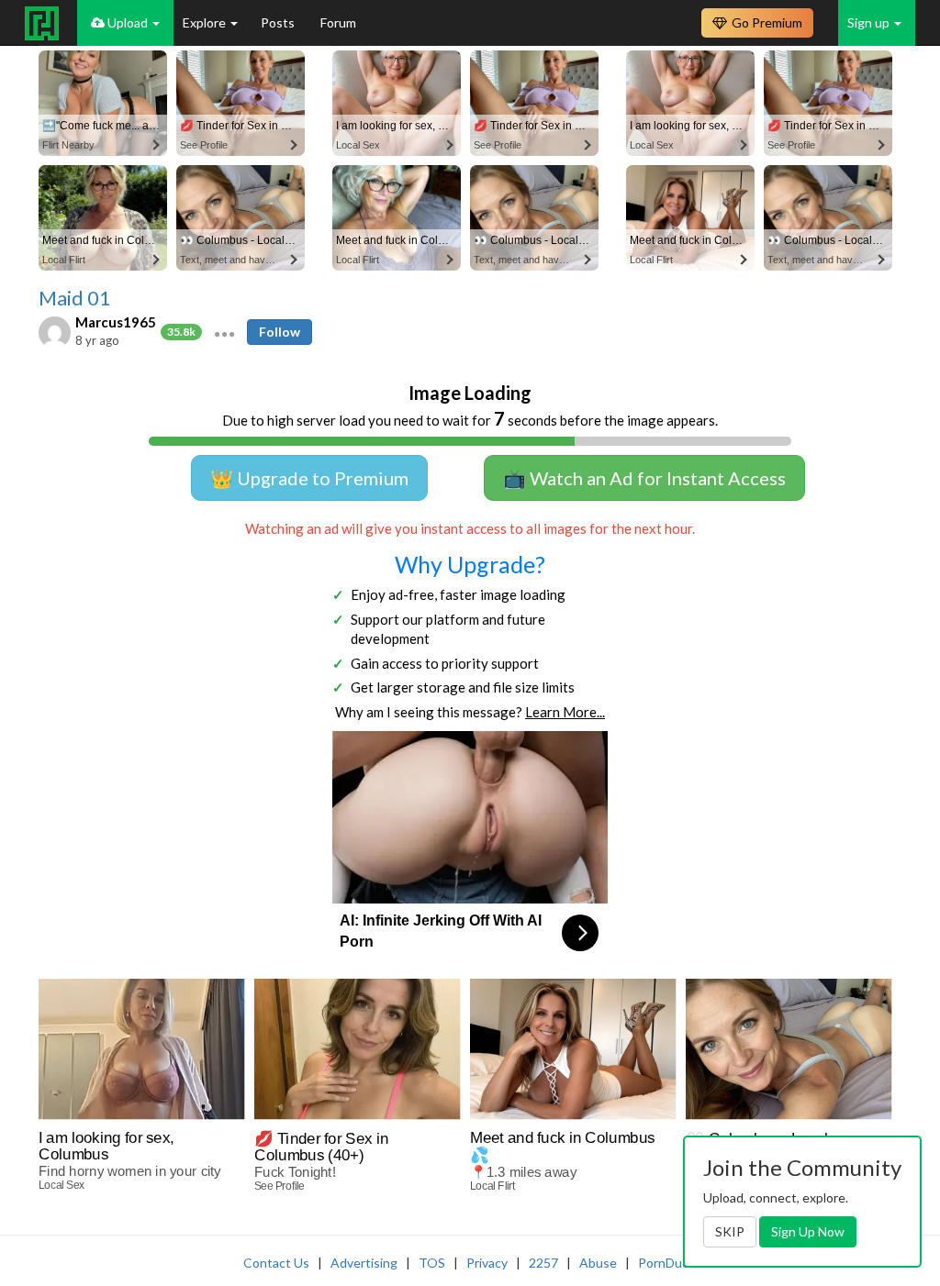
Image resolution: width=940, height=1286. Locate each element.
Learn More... (565, 712)
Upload (128, 22)
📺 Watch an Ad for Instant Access (644, 478)
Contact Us (276, 1262)
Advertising (363, 1262)
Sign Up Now (808, 1231)
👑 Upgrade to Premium (309, 478)
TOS (432, 1262)
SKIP (729, 1231)
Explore (206, 22)
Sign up (869, 22)
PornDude (667, 1262)
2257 (543, 1262)
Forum (338, 22)
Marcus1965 (115, 322)
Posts (279, 22)
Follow (279, 331)
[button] (224, 332)
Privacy (487, 1262)
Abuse (598, 1262)
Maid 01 (75, 298)
